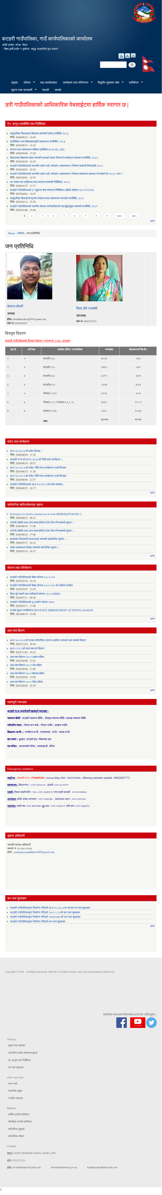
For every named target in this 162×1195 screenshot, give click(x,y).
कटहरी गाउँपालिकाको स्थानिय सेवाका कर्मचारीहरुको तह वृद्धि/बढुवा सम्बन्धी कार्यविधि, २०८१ (54, 206)
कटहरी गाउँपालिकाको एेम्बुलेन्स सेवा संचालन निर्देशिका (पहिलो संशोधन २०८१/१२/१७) (52, 190)
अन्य (152, 221)
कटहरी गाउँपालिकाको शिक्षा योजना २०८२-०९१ (32, 577)
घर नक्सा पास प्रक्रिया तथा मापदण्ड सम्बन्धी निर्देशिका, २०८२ (40, 182)
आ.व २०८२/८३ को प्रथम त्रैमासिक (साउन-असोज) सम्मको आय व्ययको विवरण (48, 640)
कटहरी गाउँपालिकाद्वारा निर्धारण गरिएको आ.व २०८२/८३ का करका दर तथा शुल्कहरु (50, 908)
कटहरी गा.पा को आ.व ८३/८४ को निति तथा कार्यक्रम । (36, 459)
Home (11, 233)
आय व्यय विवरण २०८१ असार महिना (27, 657)
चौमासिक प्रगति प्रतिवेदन (20, 1121)
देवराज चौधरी (15, 306)
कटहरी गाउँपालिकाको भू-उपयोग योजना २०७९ (32, 602)
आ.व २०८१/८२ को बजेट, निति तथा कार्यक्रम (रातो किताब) (38, 476)
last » (134, 215)
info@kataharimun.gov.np (64, 1167)
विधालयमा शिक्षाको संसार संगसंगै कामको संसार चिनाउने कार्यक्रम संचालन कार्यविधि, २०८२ (54, 158)
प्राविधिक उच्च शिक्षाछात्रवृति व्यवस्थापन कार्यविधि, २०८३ (37, 141)
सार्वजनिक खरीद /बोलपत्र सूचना (22, 1052)
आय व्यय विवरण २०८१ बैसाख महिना (27, 673)
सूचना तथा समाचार (16, 1045)
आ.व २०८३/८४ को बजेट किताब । (26, 451)
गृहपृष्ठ (14, 82)
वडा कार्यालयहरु (48, 82)
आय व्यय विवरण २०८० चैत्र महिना (26, 682)
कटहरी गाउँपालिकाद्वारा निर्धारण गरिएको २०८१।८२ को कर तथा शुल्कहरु (45, 912)
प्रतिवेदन (132, 82)
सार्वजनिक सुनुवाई (16, 1128)
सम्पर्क (58, 90)
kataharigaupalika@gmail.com (102, 1167)
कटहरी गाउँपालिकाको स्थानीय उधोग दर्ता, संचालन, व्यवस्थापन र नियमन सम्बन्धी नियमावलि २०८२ (56, 166)
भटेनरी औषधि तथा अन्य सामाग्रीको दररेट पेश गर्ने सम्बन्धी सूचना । (42, 522)
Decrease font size (133, 55)
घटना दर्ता (12, 1083)
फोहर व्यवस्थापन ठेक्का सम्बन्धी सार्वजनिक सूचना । (34, 547)
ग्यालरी (45, 90)
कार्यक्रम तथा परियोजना (74, 82)
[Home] (145, 12)
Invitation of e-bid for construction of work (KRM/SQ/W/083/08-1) (46, 514)
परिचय (26, 82)
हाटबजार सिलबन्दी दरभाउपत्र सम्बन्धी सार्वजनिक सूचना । (38, 539)
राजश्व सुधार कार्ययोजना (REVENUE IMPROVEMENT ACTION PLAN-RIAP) (51, 610)
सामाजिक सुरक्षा (15, 1090)
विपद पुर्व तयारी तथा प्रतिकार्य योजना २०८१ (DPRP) (35, 594)
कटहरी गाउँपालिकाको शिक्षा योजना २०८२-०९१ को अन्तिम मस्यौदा (41, 585)
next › (120, 215)
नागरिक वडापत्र (15, 1098)
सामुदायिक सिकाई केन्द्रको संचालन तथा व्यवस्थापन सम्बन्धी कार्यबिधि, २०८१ (47, 198)
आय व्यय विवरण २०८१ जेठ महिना (26, 665)
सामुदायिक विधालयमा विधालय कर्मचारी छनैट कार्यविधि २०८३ (39, 133)
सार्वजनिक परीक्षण (16, 1136)
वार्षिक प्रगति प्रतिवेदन (18, 1114)
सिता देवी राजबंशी (86, 308)
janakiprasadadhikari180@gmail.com (34, 852)
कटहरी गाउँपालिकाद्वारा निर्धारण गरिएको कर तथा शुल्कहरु (37, 921)
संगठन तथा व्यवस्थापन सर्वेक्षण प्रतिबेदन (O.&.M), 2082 (37, 149)
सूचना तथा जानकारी (20, 90)
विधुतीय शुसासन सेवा (107, 82)
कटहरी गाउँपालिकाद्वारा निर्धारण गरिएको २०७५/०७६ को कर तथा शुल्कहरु (45, 917)
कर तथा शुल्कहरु (16, 1067)
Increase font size (121, 56)
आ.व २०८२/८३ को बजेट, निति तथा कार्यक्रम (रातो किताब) (38, 467)
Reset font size (127, 55)
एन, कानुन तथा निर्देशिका (19, 1060)
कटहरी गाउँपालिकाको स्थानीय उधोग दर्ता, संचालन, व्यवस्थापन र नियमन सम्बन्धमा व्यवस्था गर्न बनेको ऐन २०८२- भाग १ (66, 174)
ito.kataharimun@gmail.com (27, 1167)
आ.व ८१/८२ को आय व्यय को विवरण (27, 648)
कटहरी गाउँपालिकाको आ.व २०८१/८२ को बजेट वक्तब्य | (36, 484)
